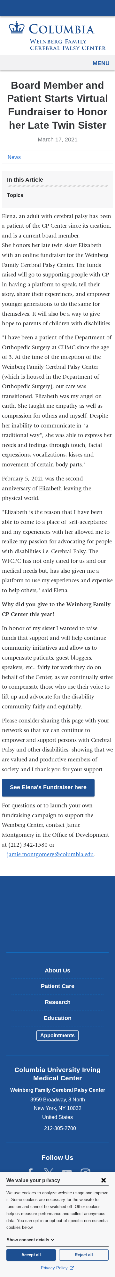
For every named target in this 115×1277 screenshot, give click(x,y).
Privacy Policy (55, 1268)
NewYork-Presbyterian (57, 913)
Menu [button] (101, 63)
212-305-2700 (60, 1128)
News (14, 157)
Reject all (84, 1254)
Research (58, 1002)
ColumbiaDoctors (57, 934)
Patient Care (57, 986)
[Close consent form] (103, 1180)
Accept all (31, 1254)
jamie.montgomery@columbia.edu (50, 854)
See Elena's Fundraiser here (48, 787)
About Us (57, 970)
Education (58, 1018)
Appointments (57, 1035)
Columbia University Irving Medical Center (57, 8)
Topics (15, 195)
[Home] (57, 35)
